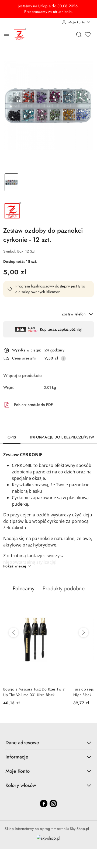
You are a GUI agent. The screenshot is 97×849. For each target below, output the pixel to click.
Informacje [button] (16, 756)
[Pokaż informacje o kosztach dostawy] (63, 358)
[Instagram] (53, 803)
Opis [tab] (12, 437)
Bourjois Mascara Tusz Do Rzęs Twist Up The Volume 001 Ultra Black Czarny (34, 691)
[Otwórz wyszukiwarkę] (79, 34)
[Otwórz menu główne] (6, 34)
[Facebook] (43, 803)
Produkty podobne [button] (64, 588)
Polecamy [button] (23, 588)
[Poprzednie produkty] (13, 632)
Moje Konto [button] (17, 771)
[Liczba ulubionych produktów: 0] (88, 34)
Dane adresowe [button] (22, 742)
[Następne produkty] (83, 632)
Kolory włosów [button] (20, 785)
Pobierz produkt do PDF (33, 404)
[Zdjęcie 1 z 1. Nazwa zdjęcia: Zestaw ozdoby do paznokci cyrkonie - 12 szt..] (11, 182)
